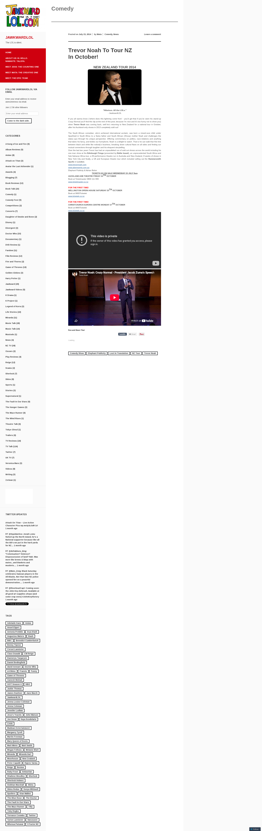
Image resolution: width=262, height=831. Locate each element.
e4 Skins (11, 671)
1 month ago (11, 528)
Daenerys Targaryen (17, 658)
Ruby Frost (12, 772)
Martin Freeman (14, 737)
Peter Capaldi (13, 763)
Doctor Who (11, 234)
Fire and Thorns (13, 262)
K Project (9, 301)
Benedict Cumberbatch (27, 640)
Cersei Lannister (15, 649)
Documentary (11, 239)
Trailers (9, 435)
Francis (23, 671)
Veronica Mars (12, 463)
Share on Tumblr (122, 334)
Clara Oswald (13, 654)
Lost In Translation (119, 353)
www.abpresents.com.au (78, 167)
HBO (28, 684)
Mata (99, 34)
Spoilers (11, 793)
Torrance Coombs (16, 815)
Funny (34, 671)
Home (8, 52)
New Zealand (28, 759)
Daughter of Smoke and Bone (19, 217)
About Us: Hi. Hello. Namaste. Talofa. (16, 59)
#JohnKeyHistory (30, 597)
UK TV (8, 458)
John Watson (32, 715)
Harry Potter (11, 278)
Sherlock (9, 374)
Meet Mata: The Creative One (21, 72)
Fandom (9, 250)
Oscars (9, 351)
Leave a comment (152, 34)
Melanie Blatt (32, 750)
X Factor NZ (33, 824)
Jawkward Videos (13, 290)
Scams (8, 368)
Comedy (9, 194)
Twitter (8, 452)
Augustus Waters (15, 636)
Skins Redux (13, 789)
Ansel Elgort (13, 627)
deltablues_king (18, 551)
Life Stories (11, 312)
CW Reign (29, 654)
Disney (8, 222)
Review (20, 767)
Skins (8, 379)
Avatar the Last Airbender (17, 166)
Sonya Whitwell (30, 789)
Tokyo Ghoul (11, 430)
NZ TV (8, 346)
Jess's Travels (14, 715)
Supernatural (11, 396)
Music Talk (10, 329)
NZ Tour (136, 353)
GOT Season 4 (14, 684)
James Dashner (14, 693)
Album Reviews (12, 149)
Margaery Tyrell (14, 732)
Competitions (12, 206)
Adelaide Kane (14, 623)
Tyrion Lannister (15, 820)
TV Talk (9, 446)
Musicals (9, 334)
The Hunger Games (14, 407)
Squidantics (16, 534)
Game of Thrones (13, 267)
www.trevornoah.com (77, 165)
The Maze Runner (14, 413)
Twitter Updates (16, 514)
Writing (8, 474)
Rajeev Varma (31, 763)
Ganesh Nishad (14, 680)
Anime (8, 155)
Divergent (10, 228)
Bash (30, 636)
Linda (10, 724)
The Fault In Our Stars (16, 402)
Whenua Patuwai (15, 824)
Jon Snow (12, 719)
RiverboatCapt (18, 588)
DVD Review (11, 245)
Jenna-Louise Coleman (18, 702)
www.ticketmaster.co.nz (78, 182)
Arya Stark (32, 632)
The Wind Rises (13, 418)
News (8, 340)
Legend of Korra (13, 306)
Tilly (30, 807)
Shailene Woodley (16, 776)
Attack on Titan (12, 161)
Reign (8, 362)
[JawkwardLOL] (23, 31)
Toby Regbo (13, 811)
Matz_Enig (16, 571)
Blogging (9, 178)
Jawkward (10, 284)
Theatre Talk (11, 424)
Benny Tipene (14, 645)
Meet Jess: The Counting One (22, 67)
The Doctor (31, 798)
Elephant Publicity (97, 353)
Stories (9, 390)
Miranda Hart (25, 754)
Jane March (32, 693)
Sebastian (27, 772)
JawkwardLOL (19, 37)
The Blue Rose (14, 798)
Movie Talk (10, 323)
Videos (8, 469)
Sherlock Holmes (15, 780)
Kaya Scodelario (28, 719)
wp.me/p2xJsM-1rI (29, 525)
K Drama (9, 295)
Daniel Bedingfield (16, 662)
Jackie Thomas (14, 689)
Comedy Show (77, 353)
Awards (9, 172)
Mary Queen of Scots (17, 741)
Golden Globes (12, 273)
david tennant (14, 667)
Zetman (9, 480)
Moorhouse (12, 759)
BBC (9, 640)
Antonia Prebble (15, 632)
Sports (8, 385)
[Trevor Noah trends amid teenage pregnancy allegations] (115, 104)
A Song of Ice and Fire (16, 144)
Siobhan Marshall (15, 785)
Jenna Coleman (14, 706)
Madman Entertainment (18, 728)
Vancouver (32, 820)
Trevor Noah (150, 353)
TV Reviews (11, 441)
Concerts (10, 211)
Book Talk (10, 189)
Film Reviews (11, 256)
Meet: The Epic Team (16, 78)
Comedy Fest (11, 200)
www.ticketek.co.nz (76, 196)
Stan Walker (25, 793)
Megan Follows (14, 750)
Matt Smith (27, 745)
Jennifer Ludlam (15, 710)
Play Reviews (11, 357)
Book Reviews (12, 183)
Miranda (9, 318)
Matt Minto (12, 745)
